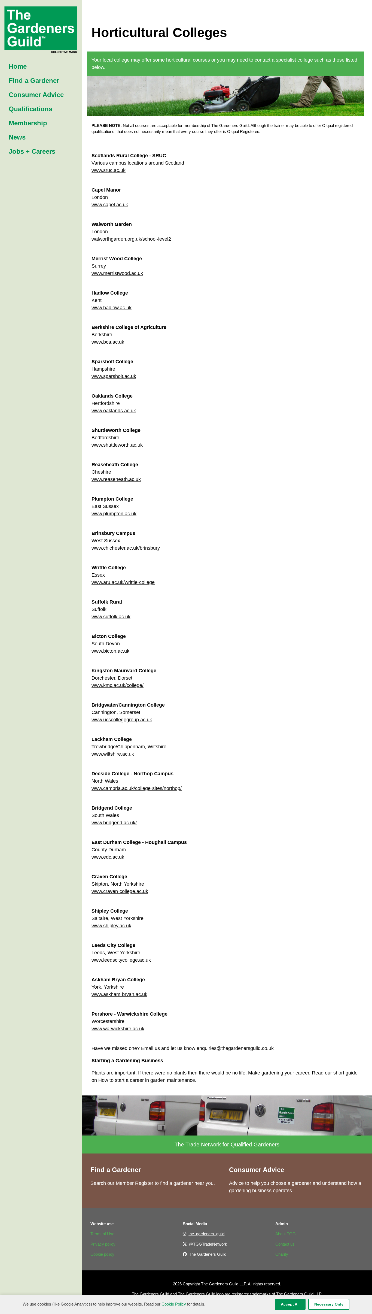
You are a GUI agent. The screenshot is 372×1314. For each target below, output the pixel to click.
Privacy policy (102, 1244)
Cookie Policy (173, 1304)
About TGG (285, 1233)
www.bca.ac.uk (108, 342)
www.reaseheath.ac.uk (116, 479)
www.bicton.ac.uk (110, 651)
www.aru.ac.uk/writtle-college (123, 582)
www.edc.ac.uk (108, 857)
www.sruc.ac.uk (109, 170)
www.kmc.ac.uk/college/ (118, 685)
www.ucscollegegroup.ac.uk (122, 719)
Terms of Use (102, 1233)
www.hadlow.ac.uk (112, 307)
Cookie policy (102, 1254)
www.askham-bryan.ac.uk (119, 994)
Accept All (290, 1304)
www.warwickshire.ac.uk (118, 1028)
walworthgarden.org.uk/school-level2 (131, 239)
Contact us (285, 1244)
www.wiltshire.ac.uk (113, 754)
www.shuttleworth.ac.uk (117, 445)
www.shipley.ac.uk (111, 925)
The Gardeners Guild (207, 1254)
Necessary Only (328, 1304)
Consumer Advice (256, 1169)
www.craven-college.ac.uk (120, 891)
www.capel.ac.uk (110, 204)
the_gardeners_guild (206, 1233)
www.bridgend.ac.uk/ (114, 822)
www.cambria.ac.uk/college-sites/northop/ (137, 788)
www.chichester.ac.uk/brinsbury (126, 548)
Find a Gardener (115, 1169)
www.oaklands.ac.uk (114, 410)
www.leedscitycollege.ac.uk (121, 960)
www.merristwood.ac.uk (117, 273)
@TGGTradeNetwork (208, 1244)
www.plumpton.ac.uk (114, 513)
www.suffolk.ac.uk (111, 616)
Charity (281, 1254)
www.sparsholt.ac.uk (114, 376)
